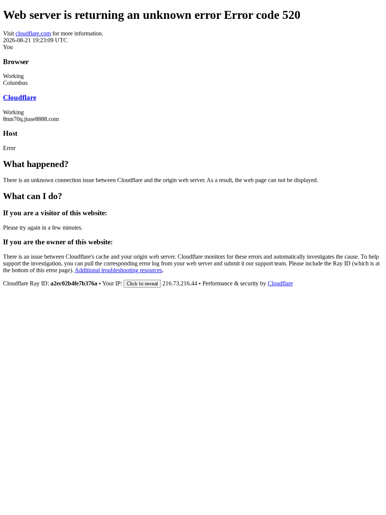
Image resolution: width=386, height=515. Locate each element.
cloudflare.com (33, 33)
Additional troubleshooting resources (118, 270)
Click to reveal (142, 284)
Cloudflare (19, 97)
